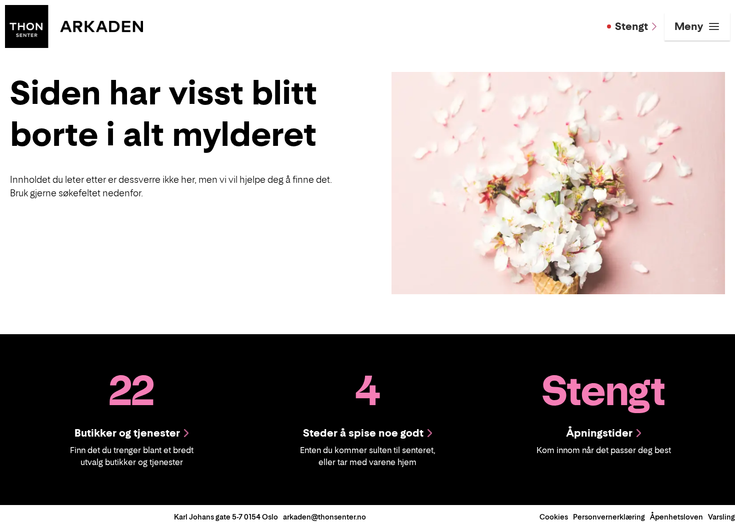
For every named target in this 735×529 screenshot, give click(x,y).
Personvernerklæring (609, 517)
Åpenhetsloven (676, 517)
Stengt (631, 26)
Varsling (721, 517)
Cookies (554, 517)
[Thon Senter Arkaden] (74, 25)
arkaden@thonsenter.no (324, 517)
